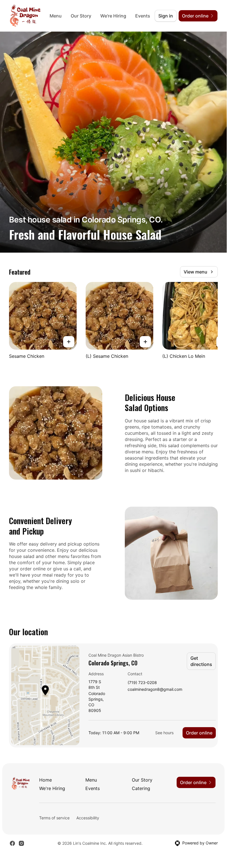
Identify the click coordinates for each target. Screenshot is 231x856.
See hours (164, 732)
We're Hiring (113, 16)
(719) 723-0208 (142, 682)
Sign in (165, 16)
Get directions (201, 661)
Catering (141, 788)
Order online (199, 733)
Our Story (81, 16)
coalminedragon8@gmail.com (155, 689)
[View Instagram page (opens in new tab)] (21, 843)
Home (45, 780)
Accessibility (87, 817)
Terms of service (54, 817)
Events (142, 16)
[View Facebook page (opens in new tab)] (12, 843)
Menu (56, 16)
